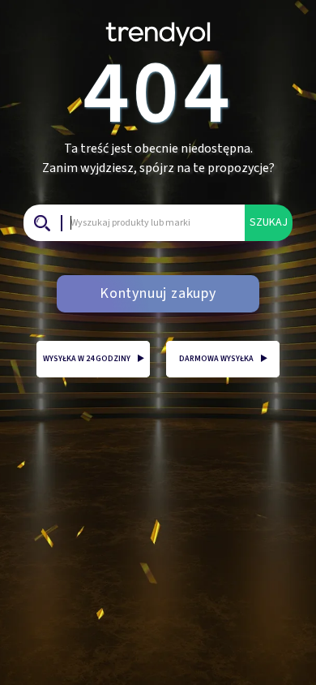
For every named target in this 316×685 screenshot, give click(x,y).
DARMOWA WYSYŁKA (223, 358)
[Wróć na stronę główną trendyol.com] (158, 28)
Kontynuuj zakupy (158, 293)
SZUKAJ (269, 222)
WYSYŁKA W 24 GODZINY (93, 358)
